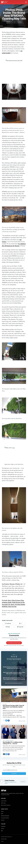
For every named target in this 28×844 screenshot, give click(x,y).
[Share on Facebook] (8, 720)
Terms (2, 841)
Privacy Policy (4, 838)
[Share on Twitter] (6, 720)
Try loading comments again (14, 642)
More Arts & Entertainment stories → (14, 683)
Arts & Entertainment (9, 7)
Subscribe (14, 773)
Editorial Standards (5, 815)
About (2, 811)
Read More (23, 781)
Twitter (2, 828)
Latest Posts (3, 800)
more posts (10, 782)
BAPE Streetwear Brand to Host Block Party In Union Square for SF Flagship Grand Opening (14, 678)
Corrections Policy (5, 817)
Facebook (3, 826)
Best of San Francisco (5, 805)
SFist (3, 790)
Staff (2, 813)
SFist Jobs (3, 803)
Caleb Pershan (20, 7)
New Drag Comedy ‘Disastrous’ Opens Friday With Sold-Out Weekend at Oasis (14, 673)
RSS (2, 830)
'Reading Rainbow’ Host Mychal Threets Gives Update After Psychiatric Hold (14, 667)
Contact (2, 820)
